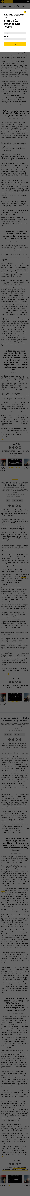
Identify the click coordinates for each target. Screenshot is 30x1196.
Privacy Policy (7, 49)
